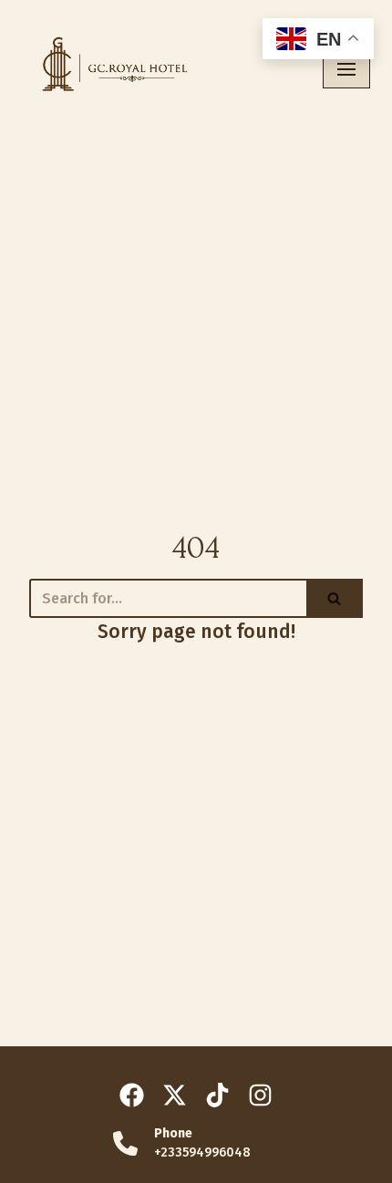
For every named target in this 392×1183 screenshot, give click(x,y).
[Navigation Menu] (346, 69)
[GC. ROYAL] (109, 68)
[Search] (334, 598)
